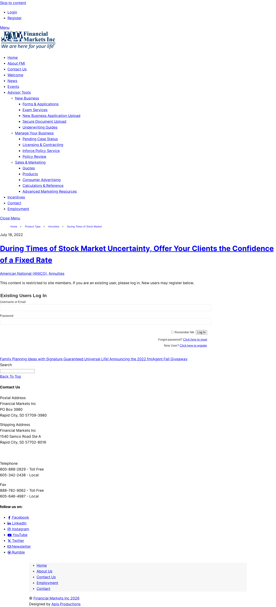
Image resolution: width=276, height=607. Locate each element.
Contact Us (17, 69)
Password (6, 315)
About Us (44, 571)
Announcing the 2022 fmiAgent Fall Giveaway (148, 359)
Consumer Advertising (42, 180)
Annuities (56, 273)
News (12, 81)
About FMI (16, 63)
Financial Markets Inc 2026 (56, 598)
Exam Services (35, 110)
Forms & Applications (41, 104)
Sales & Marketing (30, 162)
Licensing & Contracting (43, 144)
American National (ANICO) (23, 273)
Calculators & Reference (43, 185)
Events (13, 86)
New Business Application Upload (51, 115)
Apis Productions (66, 604)
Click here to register (193, 345)
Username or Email (13, 302)
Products (30, 174)
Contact (14, 203)
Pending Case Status (40, 139)
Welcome (15, 75)
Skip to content (13, 3)
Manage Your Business (34, 133)
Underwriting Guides (40, 127)
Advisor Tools (19, 92)
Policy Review (34, 156)
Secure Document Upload (44, 121)
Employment (18, 209)
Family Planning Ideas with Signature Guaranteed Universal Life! (54, 359)
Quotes (29, 168)
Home (13, 57)
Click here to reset (195, 339)
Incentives (16, 197)
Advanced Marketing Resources (50, 191)
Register (15, 18)
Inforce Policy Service (41, 150)
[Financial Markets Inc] (28, 48)
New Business (27, 98)
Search (6, 365)
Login (12, 12)
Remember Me (184, 332)
